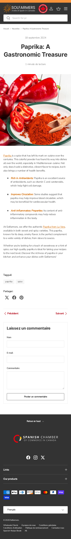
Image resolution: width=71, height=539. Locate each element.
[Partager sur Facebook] (14, 297)
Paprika (7, 155)
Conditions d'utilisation (12, 528)
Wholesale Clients (10, 525)
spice (20, 281)
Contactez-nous (58, 528)
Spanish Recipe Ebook (12, 531)
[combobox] (35, 17)
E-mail (10, 352)
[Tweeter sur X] (7, 297)
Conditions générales (47, 525)
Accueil (6, 29)
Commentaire (13, 368)
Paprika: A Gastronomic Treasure (36, 29)
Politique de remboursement (36, 528)
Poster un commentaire (35, 396)
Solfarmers (14, 520)
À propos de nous (28, 525)
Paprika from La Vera (54, 226)
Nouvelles (16, 29)
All (26, 531)
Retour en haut (34, 421)
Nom (9, 337)
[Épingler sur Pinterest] (21, 297)
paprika (8, 281)
